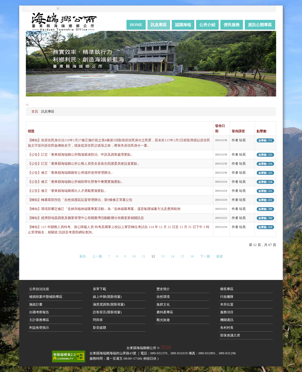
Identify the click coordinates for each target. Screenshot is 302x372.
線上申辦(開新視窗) (107, 296)
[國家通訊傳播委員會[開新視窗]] (68, 356)
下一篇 (205, 256)
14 (172, 256)
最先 (82, 256)
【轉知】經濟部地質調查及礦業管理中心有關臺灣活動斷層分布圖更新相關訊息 (86, 218)
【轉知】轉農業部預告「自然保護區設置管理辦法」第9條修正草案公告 (80, 200)
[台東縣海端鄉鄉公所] (66, 21)
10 (134, 256)
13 (163, 256)
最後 (219, 256)
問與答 (98, 320)
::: (58, 8)
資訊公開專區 (260, 25)
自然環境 (163, 296)
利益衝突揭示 (39, 327)
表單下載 (99, 289)
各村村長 (226, 327)
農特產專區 (165, 312)
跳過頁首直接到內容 (41, 8)
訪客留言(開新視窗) (107, 312)
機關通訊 (226, 320)
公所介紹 (207, 25)
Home (136, 25)
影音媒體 (99, 327)
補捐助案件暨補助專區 (45, 296)
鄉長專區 (226, 289)
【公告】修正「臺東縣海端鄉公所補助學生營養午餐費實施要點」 (76, 181)
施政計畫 (35, 304)
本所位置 (226, 304)
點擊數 (262, 131)
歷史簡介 (163, 289)
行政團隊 (226, 296)
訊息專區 (159, 25)
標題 (31, 131)
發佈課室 (238, 131)
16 (192, 256)
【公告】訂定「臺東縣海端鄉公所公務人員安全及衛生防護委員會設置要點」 (84, 163)
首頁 (34, 111)
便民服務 (232, 25)
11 (143, 256)
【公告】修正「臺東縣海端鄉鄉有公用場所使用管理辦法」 (71, 172)
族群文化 (163, 304)
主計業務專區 (39, 320)
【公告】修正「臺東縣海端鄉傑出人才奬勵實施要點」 (67, 191)
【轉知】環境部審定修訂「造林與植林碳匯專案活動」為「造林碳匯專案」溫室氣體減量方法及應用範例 (104, 209)
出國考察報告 (39, 312)
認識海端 (183, 25)
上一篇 (97, 256)
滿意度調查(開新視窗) (109, 304)
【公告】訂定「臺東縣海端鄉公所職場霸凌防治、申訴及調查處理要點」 (81, 154)
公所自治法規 (39, 289)
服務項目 (226, 312)
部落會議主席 (230, 335)
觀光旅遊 (163, 320)
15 (182, 256)
